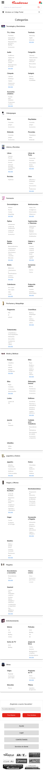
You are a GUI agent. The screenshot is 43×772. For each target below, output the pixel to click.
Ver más (31, 42)
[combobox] (21, 7)
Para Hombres (31, 715)
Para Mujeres (11, 715)
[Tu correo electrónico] (21, 710)
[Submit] (39, 7)
